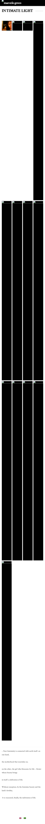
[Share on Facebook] (9, 809)
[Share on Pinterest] (28, 809)
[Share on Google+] (22, 809)
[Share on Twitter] (15, 809)
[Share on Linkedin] (35, 809)
